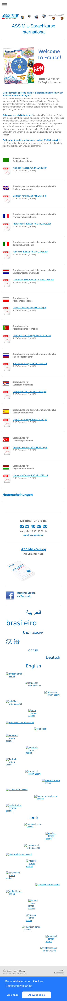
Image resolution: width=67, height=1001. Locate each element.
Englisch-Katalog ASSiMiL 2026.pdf (29, 196)
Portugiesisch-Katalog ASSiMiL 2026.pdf (32, 335)
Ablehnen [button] (13, 994)
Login (61, 970)
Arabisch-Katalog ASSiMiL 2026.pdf (29, 168)
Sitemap (22, 971)
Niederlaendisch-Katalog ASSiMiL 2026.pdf (33, 280)
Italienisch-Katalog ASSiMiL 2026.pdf (30, 252)
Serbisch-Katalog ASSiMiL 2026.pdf (29, 391)
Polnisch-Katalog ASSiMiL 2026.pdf (29, 307)
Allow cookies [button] (36, 994)
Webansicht (59, 973)
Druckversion (12, 971)
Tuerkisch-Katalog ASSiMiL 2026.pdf (30, 447)
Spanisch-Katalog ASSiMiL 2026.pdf (30, 419)
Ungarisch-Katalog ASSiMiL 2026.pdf (30, 475)
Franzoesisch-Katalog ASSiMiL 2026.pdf (32, 224)
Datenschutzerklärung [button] (18, 985)
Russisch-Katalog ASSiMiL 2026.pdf (30, 363)
